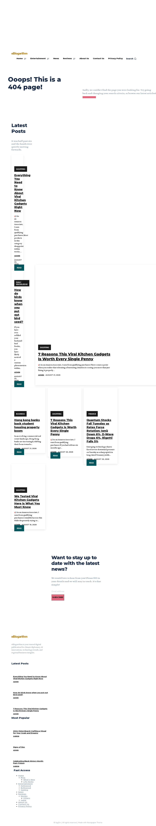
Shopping (20, 169)
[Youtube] (20, 658)
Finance (92, 414)
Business (20, 414)
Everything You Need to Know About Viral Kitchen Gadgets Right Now (22, 193)
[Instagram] (16, 658)
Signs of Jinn (19, 747)
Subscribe (57, 597)
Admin (17, 256)
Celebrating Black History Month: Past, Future (28, 762)
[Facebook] (12, 658)
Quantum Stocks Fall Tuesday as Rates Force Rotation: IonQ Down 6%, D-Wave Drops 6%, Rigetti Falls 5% (100, 430)
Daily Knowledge (22, 283)
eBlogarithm (19, 636)
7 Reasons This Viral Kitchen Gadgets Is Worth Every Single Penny (63, 427)
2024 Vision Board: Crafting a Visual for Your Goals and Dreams (29, 732)
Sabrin (16, 736)
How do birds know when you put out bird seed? (30, 694)
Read (19, 268)
